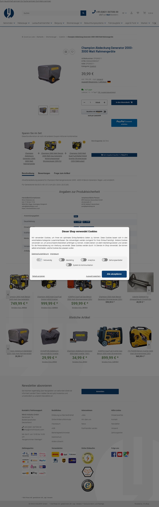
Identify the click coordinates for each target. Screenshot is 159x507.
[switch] (39, 259)
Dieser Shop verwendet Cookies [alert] (79, 231)
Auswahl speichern (93, 276)
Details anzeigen (38, 276)
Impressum (54, 254)
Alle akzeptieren (114, 274)
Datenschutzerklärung (40, 254)
